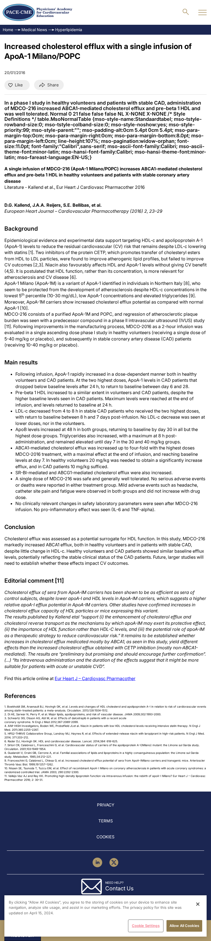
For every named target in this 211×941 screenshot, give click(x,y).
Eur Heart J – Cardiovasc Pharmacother (95, 678)
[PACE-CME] (37, 12)
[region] (105, 916)
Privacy (105, 805)
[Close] (198, 904)
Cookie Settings (146, 925)
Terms (105, 820)
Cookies (105, 836)
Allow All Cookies (184, 925)
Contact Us (119, 888)
